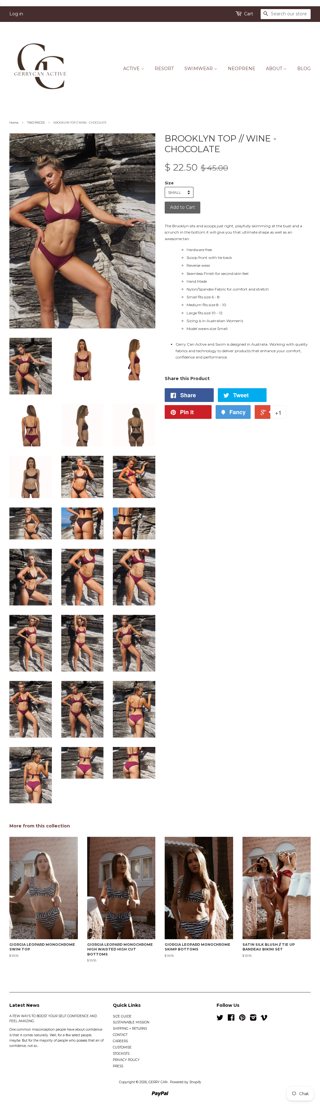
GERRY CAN (158, 1082)
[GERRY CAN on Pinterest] (242, 1019)
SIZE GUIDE (122, 1016)
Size (169, 183)
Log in (16, 14)
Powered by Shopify (185, 1082)
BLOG (304, 68)
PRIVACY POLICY (126, 1060)
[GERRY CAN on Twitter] (220, 1019)
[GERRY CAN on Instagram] (253, 1019)
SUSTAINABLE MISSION (131, 1022)
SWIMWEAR (199, 68)
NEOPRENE (241, 68)
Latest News (24, 1005)
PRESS (118, 1066)
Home (13, 122)
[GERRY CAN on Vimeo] (264, 1019)
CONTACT (120, 1035)
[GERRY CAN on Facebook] (231, 1019)
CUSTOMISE (122, 1047)
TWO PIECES (36, 122)
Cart (248, 14)
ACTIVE (132, 68)
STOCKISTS (121, 1054)
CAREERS (120, 1041)
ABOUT (274, 68)
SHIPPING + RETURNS (130, 1029)
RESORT (164, 68)
